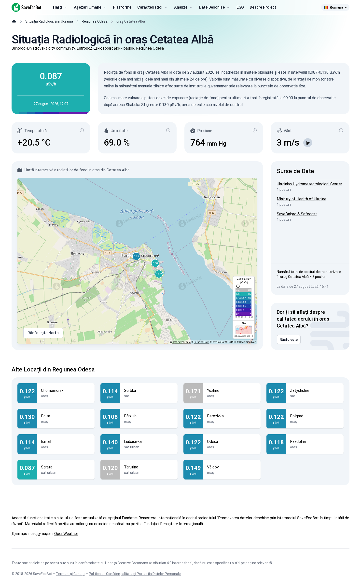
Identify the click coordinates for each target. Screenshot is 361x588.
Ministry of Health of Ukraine (301, 199)
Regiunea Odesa (95, 21)
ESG (240, 7)
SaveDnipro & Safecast (297, 214)
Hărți (57, 7)
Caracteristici (149, 7)
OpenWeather (66, 533)
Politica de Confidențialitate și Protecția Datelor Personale (135, 574)
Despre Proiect (263, 7)
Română (336, 7)
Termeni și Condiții (70, 574)
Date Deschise (212, 7)
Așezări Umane (87, 7)
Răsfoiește (289, 340)
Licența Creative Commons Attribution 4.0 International (148, 563)
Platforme (122, 7)
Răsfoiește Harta (43, 332)
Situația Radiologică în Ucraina (49, 21)
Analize (180, 7)
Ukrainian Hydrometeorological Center (309, 184)
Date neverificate (181, 342)
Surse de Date (201, 342)
